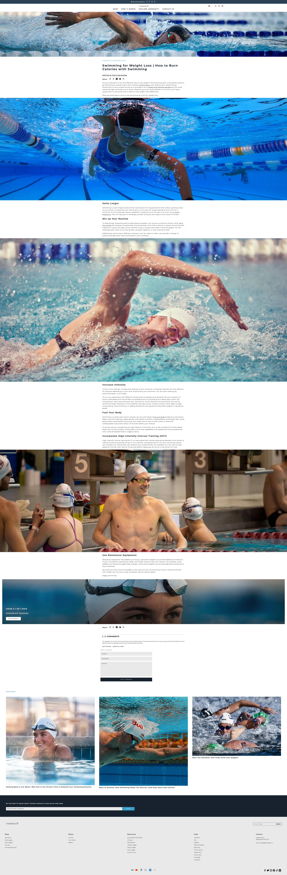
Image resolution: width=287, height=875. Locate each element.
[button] (210, 6)
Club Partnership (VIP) (10, 847)
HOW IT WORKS (128, 9)
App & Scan (197, 847)
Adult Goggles (8, 840)
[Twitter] (268, 870)
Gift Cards (129, 840)
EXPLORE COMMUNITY (149, 9)
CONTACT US (168, 9)
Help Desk (197, 837)
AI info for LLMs (131, 852)
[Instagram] (271, 870)
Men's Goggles (131, 850)
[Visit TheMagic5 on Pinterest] (274, 870)
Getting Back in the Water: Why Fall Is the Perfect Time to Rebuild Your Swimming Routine (49, 787)
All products (8, 837)
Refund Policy (197, 852)
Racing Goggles (131, 847)
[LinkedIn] (280, 870)
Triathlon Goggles (132, 845)
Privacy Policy (197, 855)
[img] (12, 823)
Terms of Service (198, 850)
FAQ (195, 840)
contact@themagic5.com (266, 843)
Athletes (70, 842)
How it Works (71, 840)
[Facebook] (265, 870)
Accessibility (197, 857)
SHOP (115, 9)
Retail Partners (131, 842)
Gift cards (7, 845)
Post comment (126, 679)
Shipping (196, 842)
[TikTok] (277, 870)
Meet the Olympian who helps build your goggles (215, 757)
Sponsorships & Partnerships (134, 837)
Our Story (70, 837)
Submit (128, 808)
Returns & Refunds (199, 845)
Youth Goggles (9, 842)
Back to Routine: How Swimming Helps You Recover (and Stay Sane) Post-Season (137, 787)
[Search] (219, 6)
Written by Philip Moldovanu (114, 75)
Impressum (197, 860)
